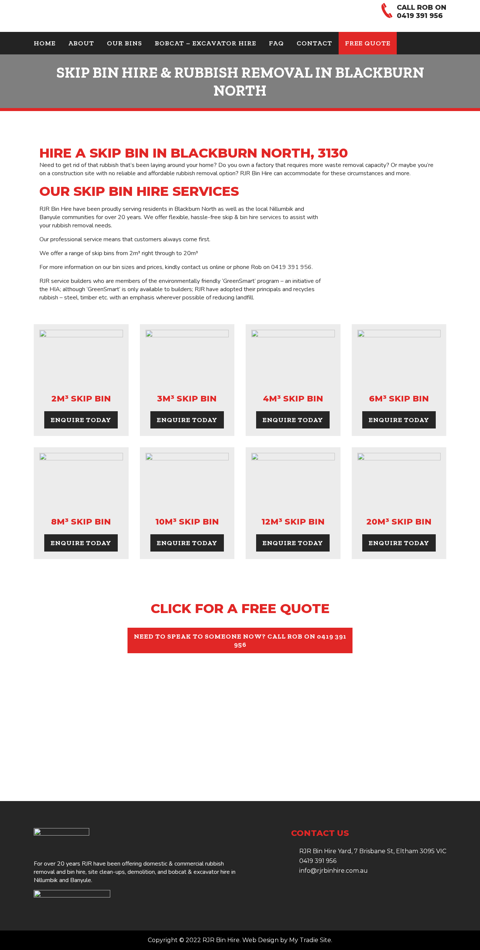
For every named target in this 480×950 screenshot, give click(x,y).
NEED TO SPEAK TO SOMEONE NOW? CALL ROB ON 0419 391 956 (240, 640)
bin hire (76, 872)
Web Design (260, 940)
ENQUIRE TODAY (81, 420)
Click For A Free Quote (240, 608)
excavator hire (212, 872)
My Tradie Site (310, 940)
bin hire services (260, 217)
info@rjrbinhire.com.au (333, 870)
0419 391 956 (420, 16)
